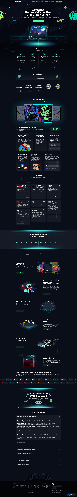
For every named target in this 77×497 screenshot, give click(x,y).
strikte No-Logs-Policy (21, 421)
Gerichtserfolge (32, 67)
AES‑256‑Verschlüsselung (33, 426)
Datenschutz (48, 485)
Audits (32, 66)
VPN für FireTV (36, 487)
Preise (14, 486)
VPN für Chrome (30, 487)
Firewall (49, 426)
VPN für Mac (30, 486)
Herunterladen (47, 1)
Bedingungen (44, 486)
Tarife (37, 1)
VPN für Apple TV (36, 488)
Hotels (51, 139)
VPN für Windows (30, 485)
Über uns (43, 485)
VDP (47, 486)
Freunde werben (22, 488)
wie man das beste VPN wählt (34, 418)
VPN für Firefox (30, 488)
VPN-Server (15, 491)
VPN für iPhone (30, 491)
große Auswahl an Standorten (36, 424)
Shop (21, 486)
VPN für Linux (36, 486)
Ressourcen (41, 1)
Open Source (15, 488)
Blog (47, 487)
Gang (47, 488)
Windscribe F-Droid (30, 492)
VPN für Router (36, 491)
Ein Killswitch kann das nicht (55, 362)
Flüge (57, 138)
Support (14, 487)
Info (42, 488)
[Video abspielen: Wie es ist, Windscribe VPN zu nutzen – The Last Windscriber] (38, 113)
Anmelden (52, 1)
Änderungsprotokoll (23, 485)
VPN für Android (36, 485)
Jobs (42, 487)
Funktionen (33, 1)
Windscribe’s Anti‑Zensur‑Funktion (54, 431)
